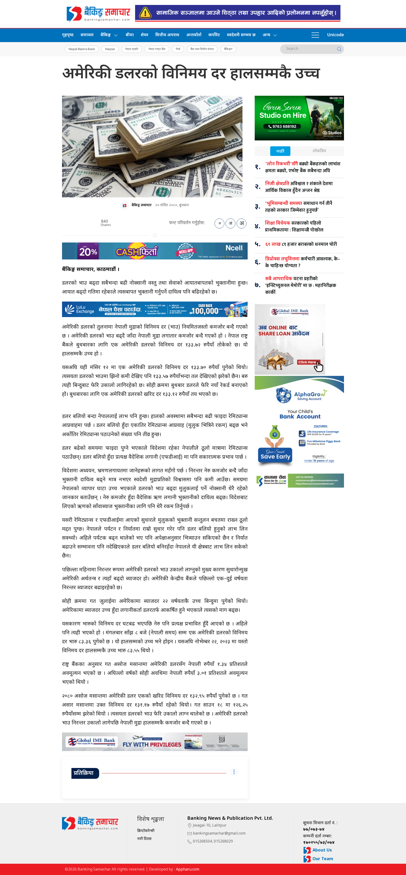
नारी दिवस (144, 839)
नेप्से (178, 49)
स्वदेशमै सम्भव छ (241, 35)
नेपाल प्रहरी (131, 49)
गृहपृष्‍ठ (68, 35)
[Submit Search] (339, 49)
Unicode (335, 35)
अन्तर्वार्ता (193, 35)
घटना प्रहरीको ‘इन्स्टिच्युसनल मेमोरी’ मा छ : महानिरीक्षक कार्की (300, 285)
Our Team (322, 859)
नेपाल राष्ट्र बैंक (156, 49)
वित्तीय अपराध (167, 35)
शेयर (144, 35)
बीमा (130, 35)
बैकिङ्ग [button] (106, 35)
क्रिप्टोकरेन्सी (145, 831)
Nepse (110, 49)
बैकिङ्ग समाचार (142, 205)
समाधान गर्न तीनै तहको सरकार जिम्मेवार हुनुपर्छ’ (298, 206)
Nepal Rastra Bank (82, 49)
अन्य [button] (266, 35)
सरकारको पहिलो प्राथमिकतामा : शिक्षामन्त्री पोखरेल (294, 226)
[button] (315, 35)
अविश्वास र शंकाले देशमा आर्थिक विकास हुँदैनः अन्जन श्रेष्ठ (299, 187)
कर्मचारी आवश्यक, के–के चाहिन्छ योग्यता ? (302, 262)
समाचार (87, 35)
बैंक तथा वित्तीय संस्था (202, 49)
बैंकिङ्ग (228, 49)
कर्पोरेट (214, 35)
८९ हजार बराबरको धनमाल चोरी (301, 244)
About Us (321, 850)
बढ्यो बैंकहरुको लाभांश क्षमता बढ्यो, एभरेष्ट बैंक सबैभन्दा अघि (302, 167)
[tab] (280, 151)
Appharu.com (187, 869)
